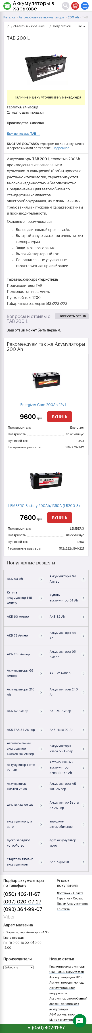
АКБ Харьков (59, 861)
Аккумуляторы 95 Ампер (63, 654)
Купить (59, 416)
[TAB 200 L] (46, 68)
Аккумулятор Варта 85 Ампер (64, 805)
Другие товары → (23, 133)
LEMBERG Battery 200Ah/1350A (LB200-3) (44, 506)
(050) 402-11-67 (21, 894)
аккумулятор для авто (19, 824)
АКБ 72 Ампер (60, 673)
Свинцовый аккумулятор (66, 971)
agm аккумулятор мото (63, 843)
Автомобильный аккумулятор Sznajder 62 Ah (61, 768)
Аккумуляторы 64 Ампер (63, 579)
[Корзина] (75, 6)
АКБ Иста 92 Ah (61, 729)
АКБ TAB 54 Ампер (21, 729)
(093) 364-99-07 (22, 909)
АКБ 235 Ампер (18, 654)
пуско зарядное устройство (18, 843)
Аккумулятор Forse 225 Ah (21, 767)
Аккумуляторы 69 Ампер (20, 673)
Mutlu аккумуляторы (63, 1019)
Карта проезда (13, 937)
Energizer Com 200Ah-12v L (43, 405)
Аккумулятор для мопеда (66, 982)
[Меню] (85, 6)
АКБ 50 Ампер (60, 711)
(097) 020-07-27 (22, 901)
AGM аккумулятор (62, 1014)
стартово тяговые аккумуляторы (20, 862)
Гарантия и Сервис (70, 898)
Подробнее (60, 148)
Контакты (63, 909)
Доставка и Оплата (70, 893)
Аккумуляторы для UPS (65, 977)
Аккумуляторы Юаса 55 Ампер (61, 749)
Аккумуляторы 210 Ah (21, 692)
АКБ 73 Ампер (17, 635)
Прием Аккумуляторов (72, 903)
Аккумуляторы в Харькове (33, 6)
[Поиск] (65, 6)
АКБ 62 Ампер (17, 711)
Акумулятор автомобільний (68, 998)
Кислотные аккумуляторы (67, 966)
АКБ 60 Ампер (18, 616)
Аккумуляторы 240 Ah (64, 692)
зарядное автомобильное (61, 824)
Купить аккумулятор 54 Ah (64, 598)
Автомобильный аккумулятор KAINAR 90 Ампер (20, 749)
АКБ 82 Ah (57, 616)
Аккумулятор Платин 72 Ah (17, 786)
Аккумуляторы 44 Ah (63, 635)
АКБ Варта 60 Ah (20, 805)
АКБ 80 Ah (15, 579)
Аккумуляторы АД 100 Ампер (63, 786)
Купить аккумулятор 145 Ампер (19, 598)
